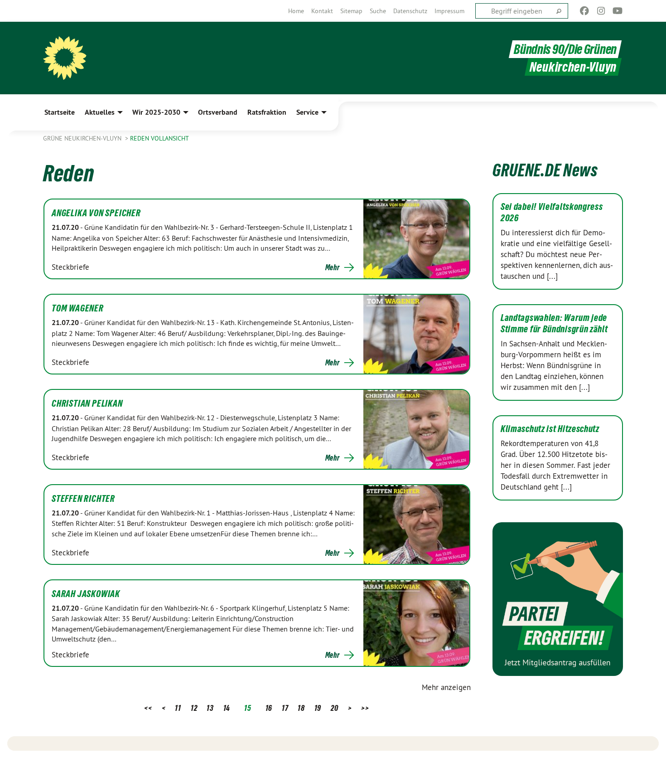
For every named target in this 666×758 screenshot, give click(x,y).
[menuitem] (296, 11)
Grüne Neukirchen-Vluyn (83, 138)
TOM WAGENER (78, 308)
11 (178, 708)
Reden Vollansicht (159, 138)
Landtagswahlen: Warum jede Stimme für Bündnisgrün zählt (554, 323)
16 (268, 708)
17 (285, 708)
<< (148, 708)
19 (317, 708)
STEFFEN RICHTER (83, 498)
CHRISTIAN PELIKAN (87, 403)
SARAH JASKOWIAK (86, 593)
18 (301, 708)
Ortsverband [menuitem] (217, 112)
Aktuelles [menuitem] (100, 112)
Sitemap (351, 11)
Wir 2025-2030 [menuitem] (156, 112)
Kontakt (322, 11)
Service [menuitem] (307, 112)
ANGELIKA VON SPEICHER (96, 213)
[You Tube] (617, 11)
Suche (378, 11)
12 (194, 708)
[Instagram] (601, 11)
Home (296, 11)
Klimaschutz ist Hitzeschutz (550, 428)
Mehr (332, 267)
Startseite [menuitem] (59, 112)
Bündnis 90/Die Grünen (565, 49)
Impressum (449, 11)
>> (365, 708)
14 (226, 708)
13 (210, 708)
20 (334, 708)
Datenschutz (410, 11)
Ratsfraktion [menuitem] (266, 112)
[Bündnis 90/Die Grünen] (65, 58)
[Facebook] (584, 11)
